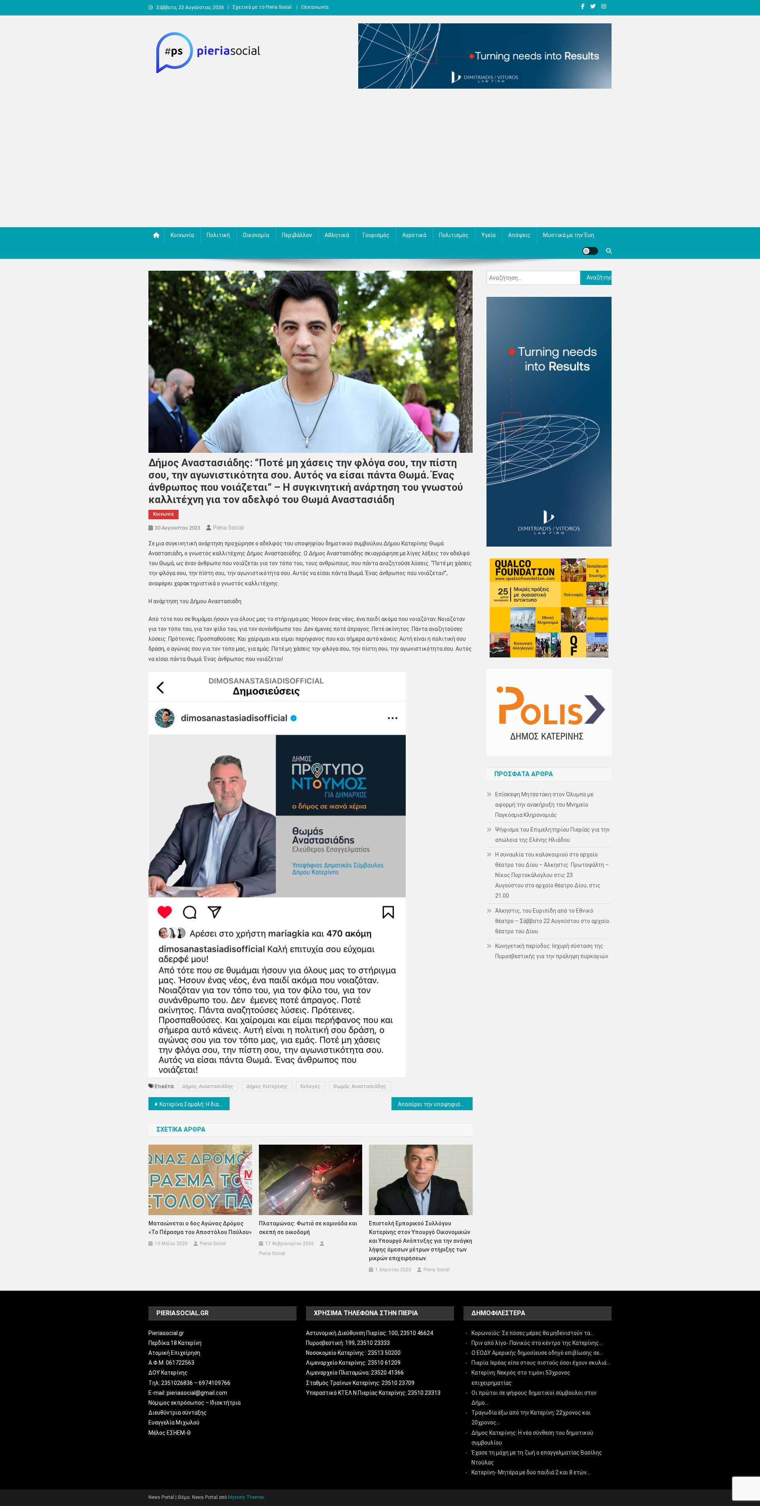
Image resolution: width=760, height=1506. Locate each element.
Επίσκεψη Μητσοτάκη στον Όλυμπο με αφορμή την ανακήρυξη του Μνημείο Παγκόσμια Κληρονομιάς (544, 804)
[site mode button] (590, 251)
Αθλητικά (337, 235)
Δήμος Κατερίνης (267, 1086)
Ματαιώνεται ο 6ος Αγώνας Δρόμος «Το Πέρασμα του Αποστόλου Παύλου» (200, 1227)
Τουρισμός (376, 235)
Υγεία (488, 235)
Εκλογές (310, 1086)
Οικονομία (256, 235)
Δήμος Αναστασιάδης (208, 1086)
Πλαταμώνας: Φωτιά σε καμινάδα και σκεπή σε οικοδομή (308, 1227)
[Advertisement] (380, 159)
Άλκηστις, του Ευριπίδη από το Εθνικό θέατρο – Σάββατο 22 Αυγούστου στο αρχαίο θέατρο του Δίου (552, 921)
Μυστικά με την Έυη (568, 235)
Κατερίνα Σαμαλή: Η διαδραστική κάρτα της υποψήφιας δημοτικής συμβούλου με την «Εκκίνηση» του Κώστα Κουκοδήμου (195, 1104)
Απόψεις (519, 235)
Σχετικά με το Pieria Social (262, 7)
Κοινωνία (182, 235)
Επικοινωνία (315, 7)
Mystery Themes (246, 1497)
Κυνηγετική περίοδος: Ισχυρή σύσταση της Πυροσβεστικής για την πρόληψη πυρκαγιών (551, 951)
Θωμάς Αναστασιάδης (359, 1086)
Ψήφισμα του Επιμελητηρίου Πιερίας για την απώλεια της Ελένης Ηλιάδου (552, 834)
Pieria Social (228, 527)
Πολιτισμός (454, 235)
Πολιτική (218, 235)
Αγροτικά (414, 235)
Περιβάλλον (297, 235)
